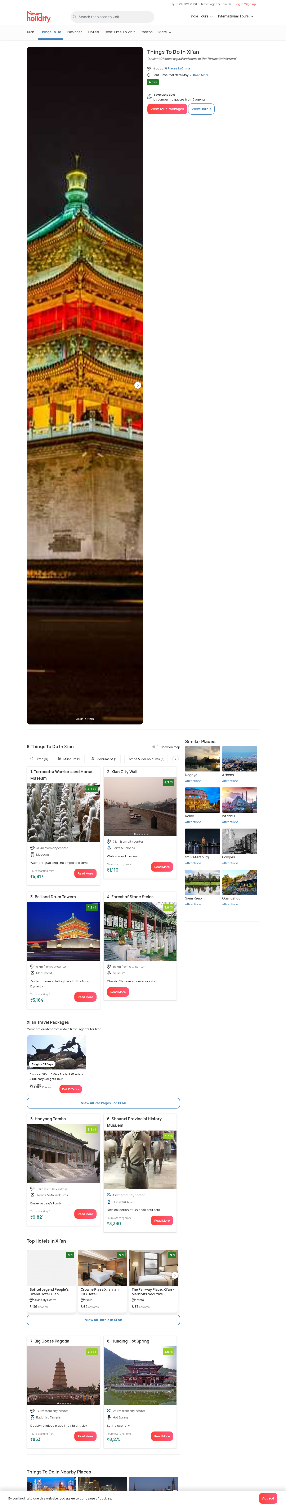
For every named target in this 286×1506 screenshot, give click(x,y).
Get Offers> (70, 1089)
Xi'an (30, 32)
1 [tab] (135, 833)
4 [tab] (142, 833)
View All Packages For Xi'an (103, 1103)
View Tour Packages (167, 109)
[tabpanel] (63, 812)
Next (138, 386)
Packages (74, 32)
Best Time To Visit (120, 32)
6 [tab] (147, 833)
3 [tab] (140, 833)
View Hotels (201, 109)
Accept (268, 1498)
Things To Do (50, 32)
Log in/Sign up (245, 4)
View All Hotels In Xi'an (103, 1320)
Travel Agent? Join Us (215, 4)
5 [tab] (145, 833)
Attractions (193, 781)
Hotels (93, 32)
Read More (85, 873)
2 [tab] (137, 833)
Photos (147, 32)
